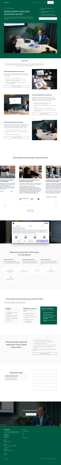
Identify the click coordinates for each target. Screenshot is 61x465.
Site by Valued (43, 458)
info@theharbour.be (6, 435)
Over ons (44, 2)
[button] (55, 2)
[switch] (26, 237)
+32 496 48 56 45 (6, 436)
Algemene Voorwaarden (54, 458)
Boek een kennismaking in (25, 431)
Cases (35, 2)
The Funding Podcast (25, 437)
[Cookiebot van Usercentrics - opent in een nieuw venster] (44, 223)
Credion (52, 349)
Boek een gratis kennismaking (50, 2)
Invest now (39, 2)
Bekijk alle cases (30, 210)
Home (32, 2)
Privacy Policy (48, 458)
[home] (6, 2)
